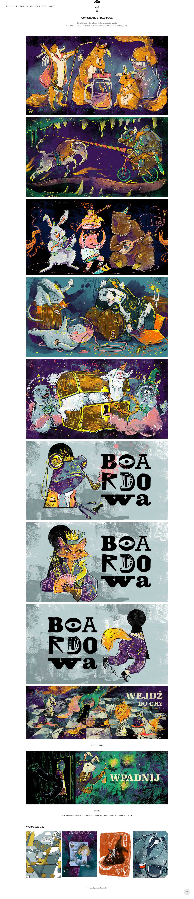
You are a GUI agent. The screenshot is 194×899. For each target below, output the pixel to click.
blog (7, 6)
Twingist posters (33, 6)
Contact (52, 6)
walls (22, 6)
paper (44, 6)
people (14, 6)
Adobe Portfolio (101, 888)
